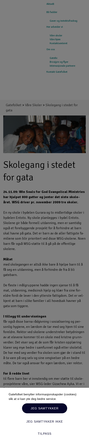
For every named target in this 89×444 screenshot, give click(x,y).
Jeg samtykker (45, 408)
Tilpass (44, 433)
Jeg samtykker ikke (44, 421)
